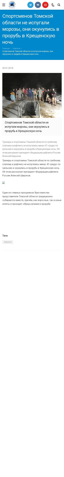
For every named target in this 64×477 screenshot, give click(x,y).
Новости (16, 48)
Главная (6, 48)
